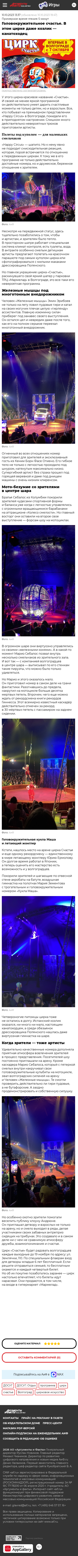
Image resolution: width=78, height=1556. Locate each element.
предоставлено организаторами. (24, 90)
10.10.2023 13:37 (11, 15)
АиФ (11, 224)
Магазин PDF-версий (19, 1428)
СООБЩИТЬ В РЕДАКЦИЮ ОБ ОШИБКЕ (30, 1438)
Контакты (11, 1418)
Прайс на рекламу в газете (42, 1418)
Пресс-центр (52, 1423)
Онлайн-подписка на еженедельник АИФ (35, 1433)
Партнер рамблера (34, 1538)
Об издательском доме (21, 1423)
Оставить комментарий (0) (39, 1357)
